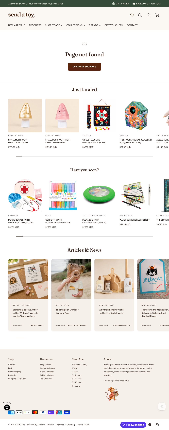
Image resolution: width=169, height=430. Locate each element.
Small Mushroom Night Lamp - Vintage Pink (58, 141)
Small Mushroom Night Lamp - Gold (18, 141)
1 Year (74, 368)
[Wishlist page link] (132, 15)
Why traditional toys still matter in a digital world (111, 311)
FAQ (10, 368)
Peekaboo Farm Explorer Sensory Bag (94, 221)
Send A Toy (20, 424)
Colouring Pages (47, 368)
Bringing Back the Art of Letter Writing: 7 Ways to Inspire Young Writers (25, 313)
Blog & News (45, 364)
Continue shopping (84, 66)
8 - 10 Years (77, 382)
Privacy (50, 424)
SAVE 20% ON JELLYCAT (148, 3)
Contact (11, 364)
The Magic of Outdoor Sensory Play (67, 311)
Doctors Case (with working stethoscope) (21, 221)
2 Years (75, 371)
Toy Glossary (45, 378)
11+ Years (76, 386)
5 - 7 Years (76, 378)
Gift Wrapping (14, 371)
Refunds (12, 375)
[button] (140, 15)
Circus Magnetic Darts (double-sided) (93, 141)
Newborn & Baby (79, 364)
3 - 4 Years (76, 375)
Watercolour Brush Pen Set (134, 220)
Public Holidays (46, 375)
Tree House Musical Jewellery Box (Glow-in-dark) (135, 141)
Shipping (71, 424)
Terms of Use (83, 424)
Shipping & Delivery (17, 378)
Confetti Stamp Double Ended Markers (57, 221)
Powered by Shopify (35, 424)
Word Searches (47, 371)
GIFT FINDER (122, 3)
